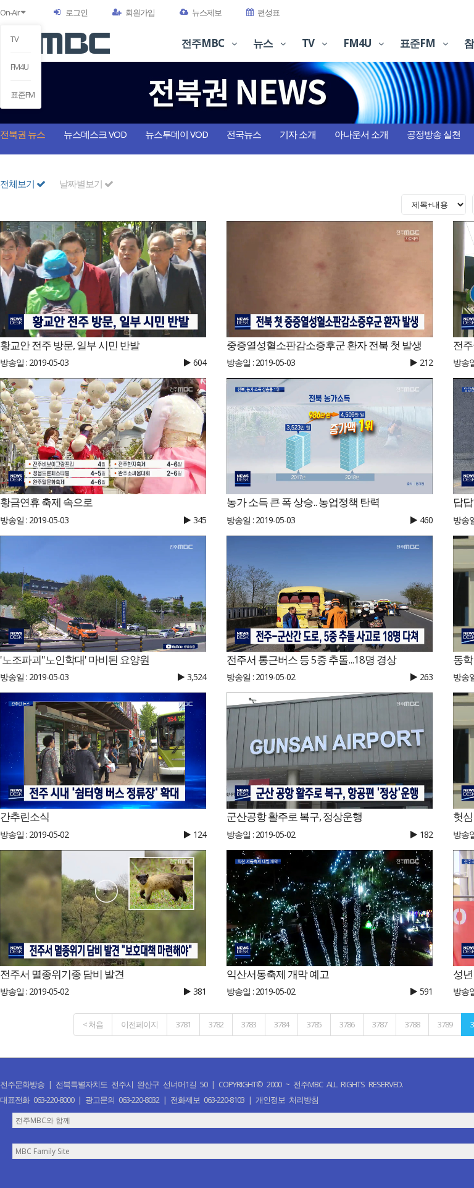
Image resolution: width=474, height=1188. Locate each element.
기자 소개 (298, 134)
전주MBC (203, 43)
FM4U (19, 66)
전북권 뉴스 (22, 134)
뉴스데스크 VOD (95, 134)
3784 (281, 1024)
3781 (183, 1024)
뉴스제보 (207, 12)
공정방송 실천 (433, 134)
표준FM (20, 94)
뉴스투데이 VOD (176, 134)
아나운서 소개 (361, 134)
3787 (379, 1024)
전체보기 (18, 183)
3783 (248, 1024)
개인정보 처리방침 (287, 1099)
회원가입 (140, 12)
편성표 (268, 12)
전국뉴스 (244, 134)
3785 (314, 1024)
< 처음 (93, 1024)
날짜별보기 (81, 183)
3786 (346, 1024)
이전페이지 (139, 1024)
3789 (445, 1024)
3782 (216, 1024)
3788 (412, 1024)
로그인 (76, 12)
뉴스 (264, 43)
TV (14, 38)
